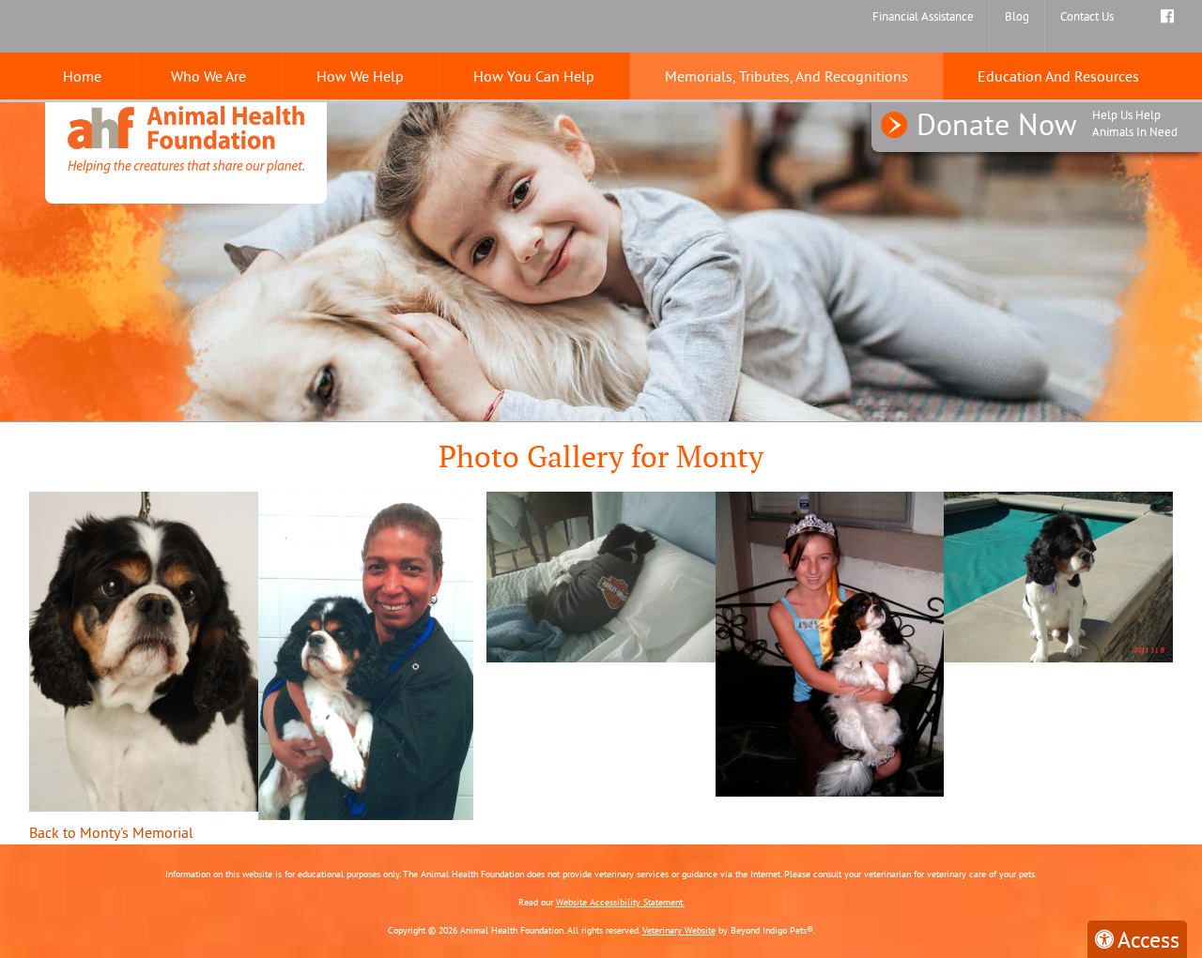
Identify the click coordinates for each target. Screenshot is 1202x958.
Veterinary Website (679, 930)
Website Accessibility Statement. (620, 902)
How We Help (360, 76)
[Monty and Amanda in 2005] (830, 641)
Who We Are (208, 76)
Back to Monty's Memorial (111, 832)
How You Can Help (533, 76)
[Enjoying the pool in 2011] (1058, 575)
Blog (1017, 15)
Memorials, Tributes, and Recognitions (786, 76)
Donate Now (1047, 124)
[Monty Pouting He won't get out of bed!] (601, 575)
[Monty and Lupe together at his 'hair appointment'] (365, 654)
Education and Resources (1058, 76)
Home (82, 76)
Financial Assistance (923, 15)
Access (1148, 939)
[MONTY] (143, 649)
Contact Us (1087, 15)
